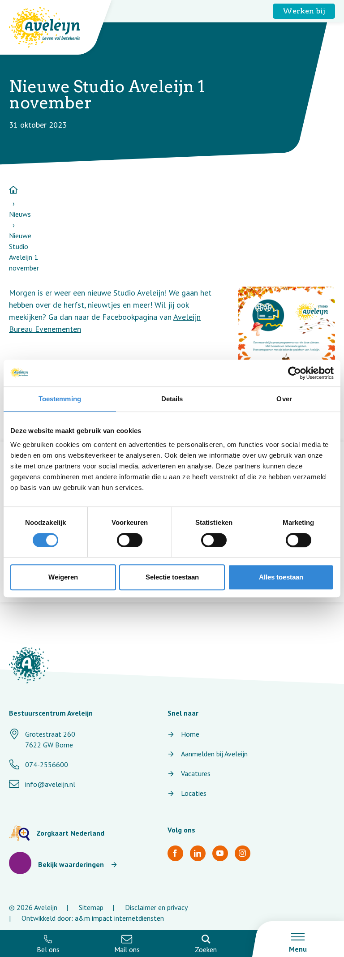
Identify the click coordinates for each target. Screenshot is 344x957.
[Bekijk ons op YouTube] (220, 853)
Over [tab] (284, 399)
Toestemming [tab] (60, 399)
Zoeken (206, 949)
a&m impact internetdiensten (119, 918)
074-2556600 (46, 764)
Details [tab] (172, 399)
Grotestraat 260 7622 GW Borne (50, 739)
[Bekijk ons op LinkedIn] (198, 853)
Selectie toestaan (172, 577)
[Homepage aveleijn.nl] (29, 665)
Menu (298, 948)
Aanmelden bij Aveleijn (214, 753)
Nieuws (20, 214)
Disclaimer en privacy (156, 907)
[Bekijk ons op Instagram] (242, 853)
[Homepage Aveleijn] (51, 27)
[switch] (129, 540)
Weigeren (63, 577)
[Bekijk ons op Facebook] (175, 853)
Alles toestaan (281, 577)
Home (190, 734)
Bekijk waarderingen (71, 864)
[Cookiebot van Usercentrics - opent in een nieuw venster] (294, 373)
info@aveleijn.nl (50, 784)
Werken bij (304, 11)
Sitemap (91, 907)
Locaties (193, 793)
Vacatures (196, 773)
